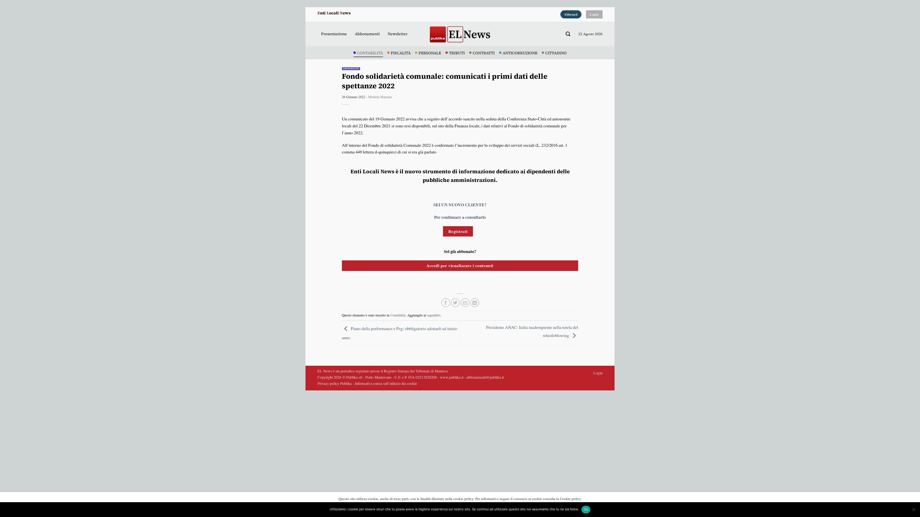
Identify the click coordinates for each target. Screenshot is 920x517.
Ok (586, 509)
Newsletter (398, 33)
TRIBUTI (457, 53)
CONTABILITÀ (370, 53)
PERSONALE (430, 53)
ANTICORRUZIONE (520, 53)
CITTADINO (556, 53)
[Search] (566, 34)
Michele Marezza (380, 97)
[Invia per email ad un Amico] (465, 302)
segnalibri (433, 315)
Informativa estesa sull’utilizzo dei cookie (386, 383)
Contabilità (351, 68)
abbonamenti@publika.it (485, 377)
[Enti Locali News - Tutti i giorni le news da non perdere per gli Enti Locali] (460, 34)
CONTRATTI (484, 53)
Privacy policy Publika (334, 383)
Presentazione (334, 33)
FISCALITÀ (401, 53)
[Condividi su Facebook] (445, 302)
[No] (913, 511)
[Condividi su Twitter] (455, 302)
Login (598, 373)
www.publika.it (451, 377)
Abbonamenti (367, 33)
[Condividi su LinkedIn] (474, 302)
